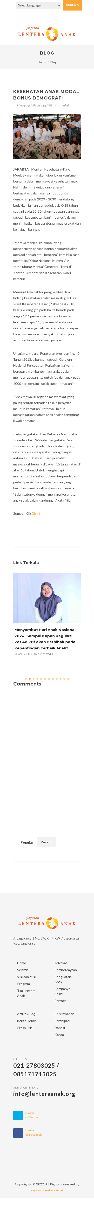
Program (23, 984)
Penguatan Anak (62, 979)
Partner (60, 1001)
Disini (36, 513)
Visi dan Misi (26, 977)
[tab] (27, 842)
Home (42, 62)
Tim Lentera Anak (26, 993)
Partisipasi (62, 1021)
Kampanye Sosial (62, 991)
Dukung (72, 5)
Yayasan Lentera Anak (47, 1190)
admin (66, 105)
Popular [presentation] (27, 842)
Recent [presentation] (46, 842)
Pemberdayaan (65, 970)
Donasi (59, 1028)
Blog (53, 62)
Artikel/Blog (26, 1014)
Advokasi (61, 963)
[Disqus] (47, 754)
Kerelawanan (64, 1014)
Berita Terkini (27, 1021)
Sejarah (22, 970)
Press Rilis (25, 1028)
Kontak (60, 1035)
